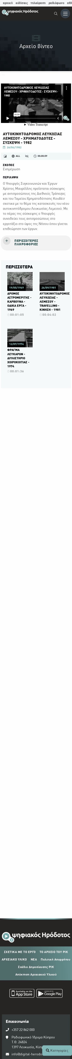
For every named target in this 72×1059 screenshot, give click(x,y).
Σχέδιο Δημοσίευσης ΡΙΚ (36, 967)
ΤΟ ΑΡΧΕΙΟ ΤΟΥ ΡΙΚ (54, 952)
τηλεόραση (38, 3)
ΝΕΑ (34, 959)
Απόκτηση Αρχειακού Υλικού (36, 974)
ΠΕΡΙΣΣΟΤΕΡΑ (19, 267)
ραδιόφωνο (56, 3)
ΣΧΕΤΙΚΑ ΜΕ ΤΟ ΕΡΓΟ (20, 952)
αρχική (8, 3)
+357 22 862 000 (23, 1030)
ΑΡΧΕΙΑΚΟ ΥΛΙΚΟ (14, 959)
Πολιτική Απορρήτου (55, 959)
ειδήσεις (22, 3)
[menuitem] (56, 14)
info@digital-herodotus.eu (32, 1054)
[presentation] (36, 243)
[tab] (36, 243)
